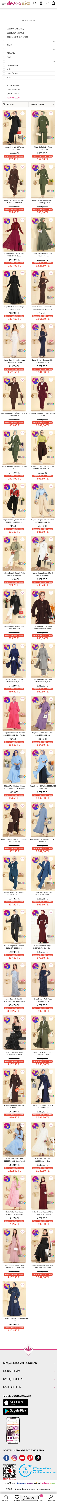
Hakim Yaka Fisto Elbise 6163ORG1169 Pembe (14, 1213)
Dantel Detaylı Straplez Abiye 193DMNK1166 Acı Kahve (42, 308)
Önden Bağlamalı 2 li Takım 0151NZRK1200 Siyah (14, 947)
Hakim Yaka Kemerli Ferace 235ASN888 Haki (43, 1053)
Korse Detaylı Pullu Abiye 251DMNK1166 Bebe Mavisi (14, 1000)
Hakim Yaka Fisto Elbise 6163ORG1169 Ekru (42, 1160)
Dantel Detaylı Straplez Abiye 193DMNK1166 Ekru (14, 361)
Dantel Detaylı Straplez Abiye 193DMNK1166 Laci (42, 361)
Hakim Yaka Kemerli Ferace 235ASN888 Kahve (14, 1107)
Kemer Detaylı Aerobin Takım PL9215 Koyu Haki (42, 201)
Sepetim (40, 1498)
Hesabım (51, 1500)
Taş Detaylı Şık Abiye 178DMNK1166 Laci (14, 1320)
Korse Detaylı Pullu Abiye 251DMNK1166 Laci (43, 1000)
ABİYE (9, 69)
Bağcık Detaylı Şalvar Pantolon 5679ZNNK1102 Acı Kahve (42, 468)
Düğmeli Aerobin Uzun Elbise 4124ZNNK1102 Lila (42, 734)
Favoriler (17, 1500)
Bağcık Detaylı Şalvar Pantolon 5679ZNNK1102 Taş (42, 521)
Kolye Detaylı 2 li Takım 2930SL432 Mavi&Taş (43, 840)
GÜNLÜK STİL (12, 73)
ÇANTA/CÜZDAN (13, 90)
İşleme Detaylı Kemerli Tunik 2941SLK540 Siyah (14, 627)
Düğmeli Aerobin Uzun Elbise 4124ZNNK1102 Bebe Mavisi (14, 787)
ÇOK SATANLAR (13, 94)
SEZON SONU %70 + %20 (17, 37)
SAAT (9, 57)
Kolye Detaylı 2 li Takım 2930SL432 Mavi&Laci (43, 787)
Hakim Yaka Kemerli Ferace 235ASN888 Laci (43, 1107)
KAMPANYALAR (13, 98)
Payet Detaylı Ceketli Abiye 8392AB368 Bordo (14, 255)
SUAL (9, 77)
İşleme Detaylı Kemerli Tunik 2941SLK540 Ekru (42, 574)
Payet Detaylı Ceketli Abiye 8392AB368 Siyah (14, 308)
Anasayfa (5, 1500)
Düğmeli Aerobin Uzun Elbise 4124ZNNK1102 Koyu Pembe (14, 734)
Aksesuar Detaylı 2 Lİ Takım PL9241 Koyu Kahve (14, 414)
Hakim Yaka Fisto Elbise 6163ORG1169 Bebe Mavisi (14, 1160)
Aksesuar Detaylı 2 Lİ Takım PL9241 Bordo (42, 414)
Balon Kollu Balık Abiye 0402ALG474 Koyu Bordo (42, 947)
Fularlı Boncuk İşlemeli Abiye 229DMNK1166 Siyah (42, 1266)
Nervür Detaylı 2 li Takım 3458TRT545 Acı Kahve (43, 627)
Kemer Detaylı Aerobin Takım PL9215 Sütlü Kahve (14, 201)
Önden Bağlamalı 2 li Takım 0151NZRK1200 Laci (14, 894)
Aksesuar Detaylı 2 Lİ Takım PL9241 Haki (14, 468)
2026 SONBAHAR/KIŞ (15, 29)
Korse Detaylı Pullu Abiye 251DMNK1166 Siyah (14, 1053)
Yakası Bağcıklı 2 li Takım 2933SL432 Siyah (14, 148)
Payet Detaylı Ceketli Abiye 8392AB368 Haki (43, 255)
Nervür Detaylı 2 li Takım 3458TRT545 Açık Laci (14, 681)
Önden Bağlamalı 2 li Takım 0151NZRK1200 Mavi (43, 894)
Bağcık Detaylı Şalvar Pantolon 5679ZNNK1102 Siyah (14, 521)
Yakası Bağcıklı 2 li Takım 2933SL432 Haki (43, 148)
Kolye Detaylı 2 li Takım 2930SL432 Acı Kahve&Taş (14, 840)
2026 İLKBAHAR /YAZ (15, 33)
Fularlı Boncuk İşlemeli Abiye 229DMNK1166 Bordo (42, 1213)
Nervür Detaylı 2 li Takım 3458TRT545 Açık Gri (43, 681)
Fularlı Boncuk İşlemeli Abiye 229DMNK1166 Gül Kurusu (14, 1266)
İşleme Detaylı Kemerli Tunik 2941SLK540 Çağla (14, 574)
